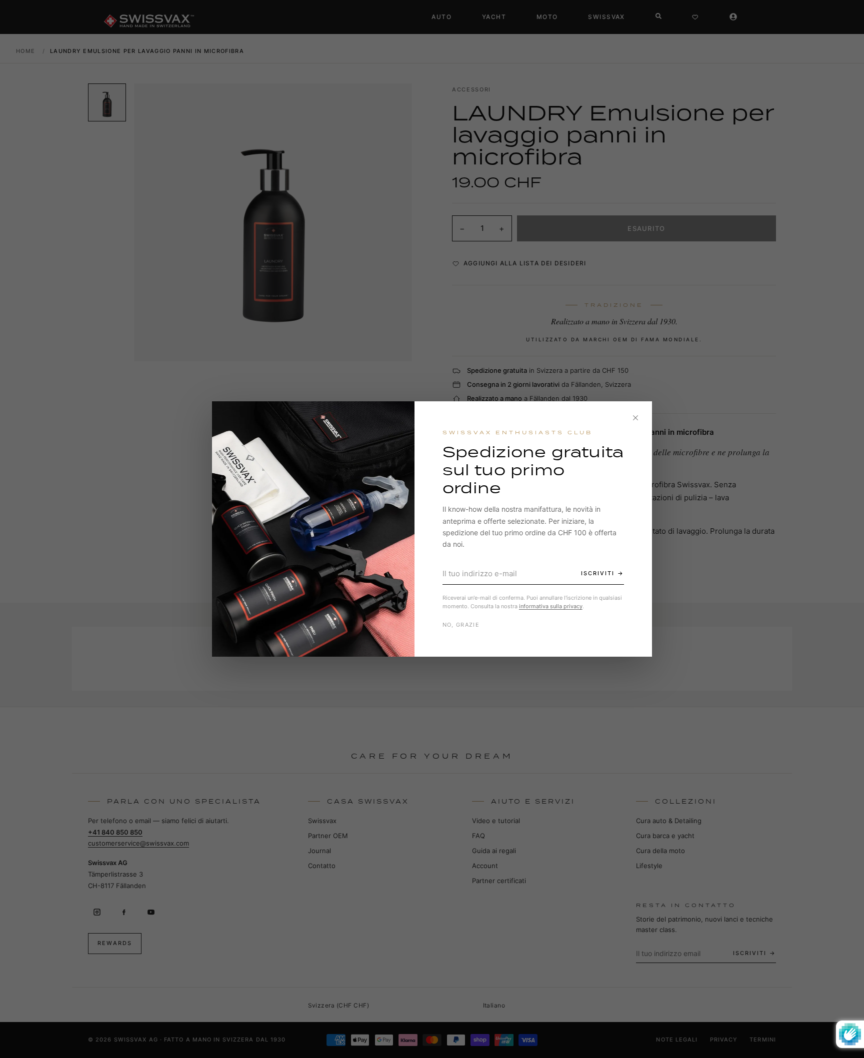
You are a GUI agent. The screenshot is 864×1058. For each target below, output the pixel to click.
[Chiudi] (635, 417)
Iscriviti (597, 573)
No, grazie (461, 624)
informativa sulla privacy (550, 606)
